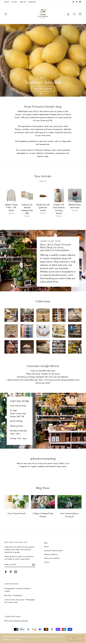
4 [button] (45, 93)
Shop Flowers (43, 89)
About (6, 2)
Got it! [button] (74, 638)
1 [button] (38, 93)
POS (6, 621)
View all (43, 181)
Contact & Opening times (53, 550)
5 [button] (47, 93)
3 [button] (43, 93)
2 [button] (40, 93)
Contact (14, 2)
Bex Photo (8, 595)
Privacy (46, 562)
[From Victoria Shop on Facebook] (5, 571)
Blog (45, 543)
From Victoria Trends (16, 513)
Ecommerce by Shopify (19, 621)
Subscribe (32, 2)
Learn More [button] (16, 639)
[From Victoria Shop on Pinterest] (10, 571)
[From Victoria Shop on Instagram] (15, 571)
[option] (43, 60)
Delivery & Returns (51, 554)
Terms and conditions (52, 558)
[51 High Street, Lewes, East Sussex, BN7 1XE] (43, 421)
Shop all (23, 2)
